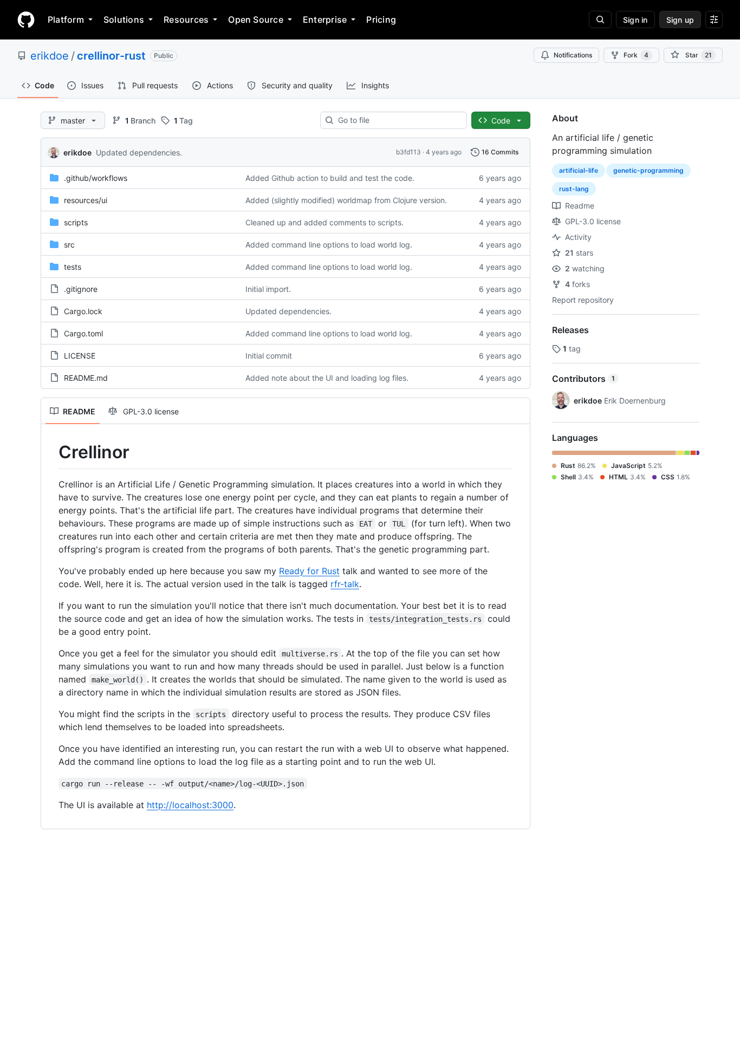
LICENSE (79, 355)
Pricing (381, 19)
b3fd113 (408, 152)
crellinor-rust (111, 55)
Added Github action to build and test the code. (329, 178)
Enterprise (325, 19)
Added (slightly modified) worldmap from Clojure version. (346, 200)
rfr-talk (344, 583)
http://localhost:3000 (190, 804)
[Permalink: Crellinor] (51, 452)
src (69, 244)
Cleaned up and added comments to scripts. (324, 222)
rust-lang (574, 189)
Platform (66, 19)
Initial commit (268, 355)
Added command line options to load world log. (328, 244)
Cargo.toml (83, 333)
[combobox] (398, 120)
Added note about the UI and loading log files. (326, 377)
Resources (186, 19)
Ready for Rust (309, 570)
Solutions (123, 19)
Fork (636, 55)
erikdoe (49, 55)
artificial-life (578, 170)
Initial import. (268, 289)
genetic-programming (648, 170)
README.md (86, 377)
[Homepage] (26, 19)
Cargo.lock (83, 311)
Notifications (573, 55)
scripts (76, 222)
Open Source (255, 19)
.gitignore (81, 289)
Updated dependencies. (139, 152)
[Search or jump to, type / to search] (600, 19)
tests (72, 266)
